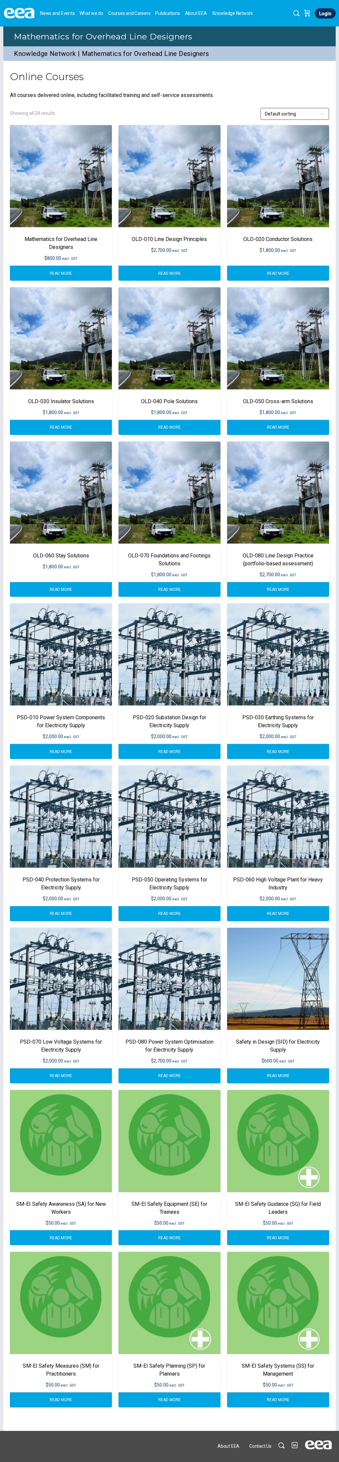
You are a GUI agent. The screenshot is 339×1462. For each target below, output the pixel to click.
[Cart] (307, 13)
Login (325, 13)
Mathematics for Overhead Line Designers (103, 36)
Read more (61, 273)
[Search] (296, 13)
